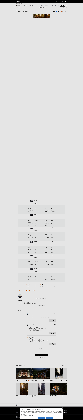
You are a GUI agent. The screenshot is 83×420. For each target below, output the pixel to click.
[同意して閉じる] (62, 408)
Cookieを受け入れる (49, 417)
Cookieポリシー (30, 415)
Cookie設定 (33, 417)
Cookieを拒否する (41, 417)
